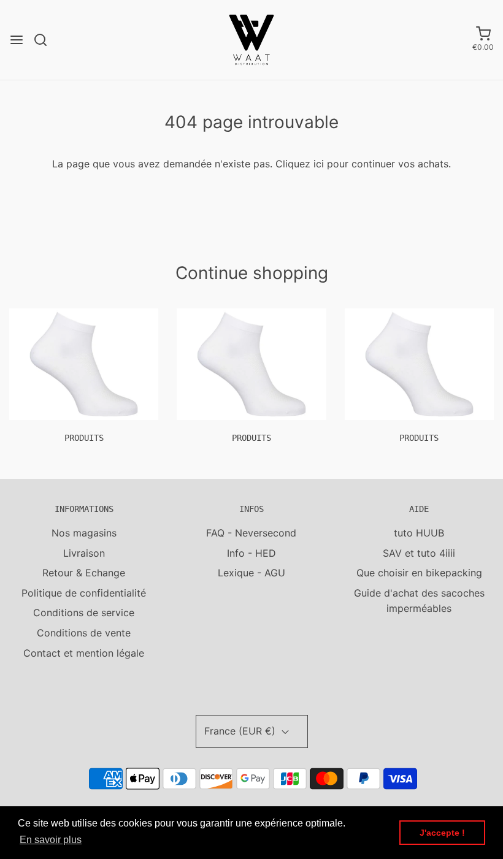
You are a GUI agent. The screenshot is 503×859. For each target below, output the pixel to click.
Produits (84, 438)
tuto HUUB (419, 533)
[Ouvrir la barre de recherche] (45, 39)
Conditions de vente (84, 633)
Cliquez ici (299, 164)
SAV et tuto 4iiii (419, 553)
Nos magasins (84, 533)
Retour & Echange (83, 573)
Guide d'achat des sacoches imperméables (419, 601)
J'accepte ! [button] (442, 833)
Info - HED (251, 553)
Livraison (84, 553)
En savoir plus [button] (51, 839)
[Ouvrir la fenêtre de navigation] (16, 39)
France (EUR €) (241, 731)
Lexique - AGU (251, 573)
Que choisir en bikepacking (419, 573)
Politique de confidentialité (83, 593)
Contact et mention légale (83, 653)
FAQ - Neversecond (251, 533)
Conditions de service (83, 612)
